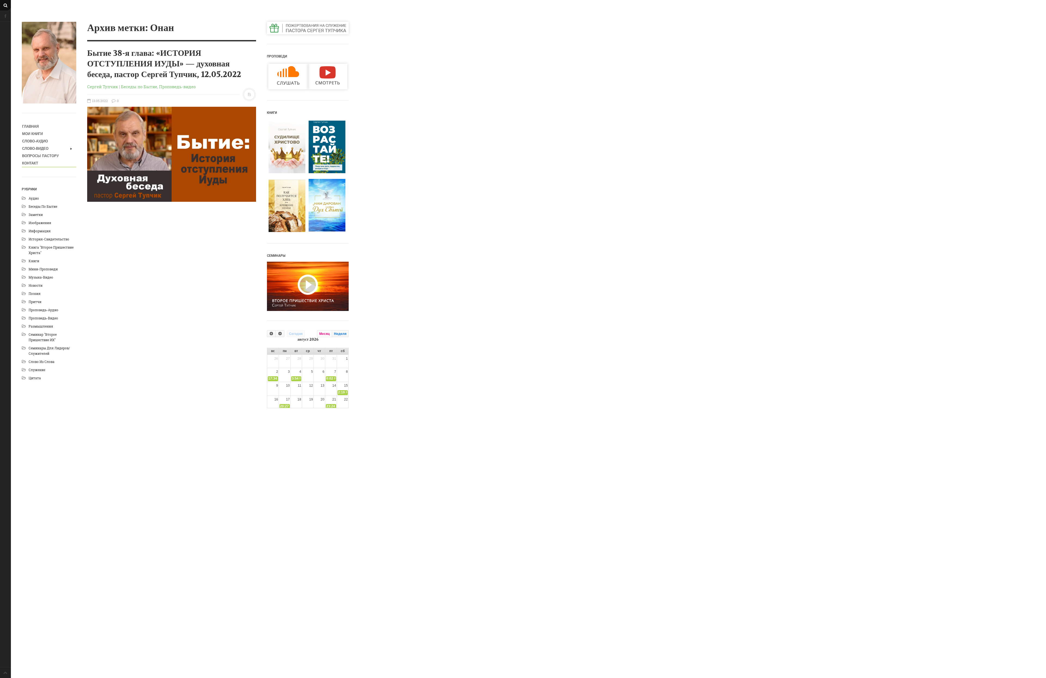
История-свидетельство (49, 239)
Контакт (30, 163)
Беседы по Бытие (43, 206)
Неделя (340, 334)
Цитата (35, 378)
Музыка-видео (41, 277)
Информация (40, 231)
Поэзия (35, 293)
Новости (35, 285)
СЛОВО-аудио (35, 141)
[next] (279, 333)
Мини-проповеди (43, 269)
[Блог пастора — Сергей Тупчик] (49, 62)
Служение (37, 370)
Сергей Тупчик (102, 86)
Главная (30, 126)
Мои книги (32, 134)
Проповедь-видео (43, 318)
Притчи (35, 302)
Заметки (36, 214)
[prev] (271, 333)
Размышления (41, 326)
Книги (34, 261)
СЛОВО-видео (35, 148)
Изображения (40, 223)
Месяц (324, 334)
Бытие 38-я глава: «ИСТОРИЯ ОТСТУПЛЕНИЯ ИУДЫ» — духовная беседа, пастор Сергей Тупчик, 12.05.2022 (164, 64)
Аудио (34, 198)
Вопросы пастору (40, 156)
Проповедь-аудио (43, 310)
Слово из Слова (41, 361)
